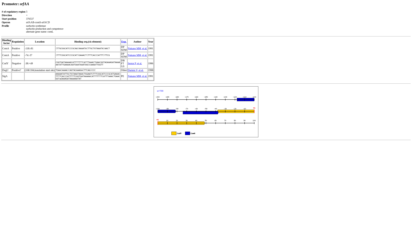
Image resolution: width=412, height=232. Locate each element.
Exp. (123, 41)
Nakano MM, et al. (137, 48)
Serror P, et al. (135, 63)
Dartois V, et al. (136, 70)
